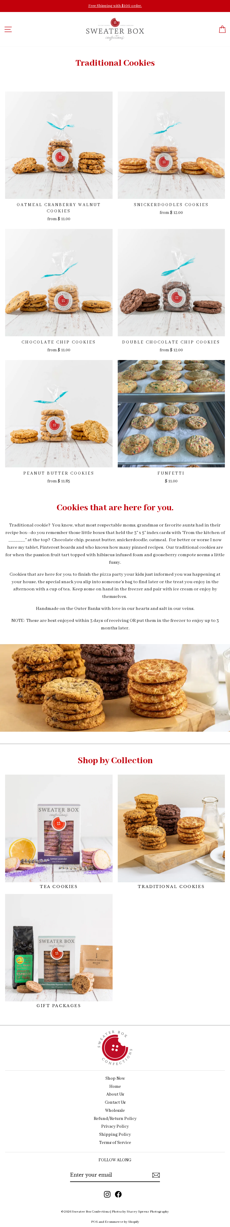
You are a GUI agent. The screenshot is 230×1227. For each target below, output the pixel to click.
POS (94, 1222)
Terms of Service (115, 1143)
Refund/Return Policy (115, 1119)
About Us (115, 1094)
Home (115, 1086)
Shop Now (115, 1078)
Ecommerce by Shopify (122, 1222)
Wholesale (115, 1110)
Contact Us (115, 1102)
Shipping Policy (115, 1134)
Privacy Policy (115, 1126)
